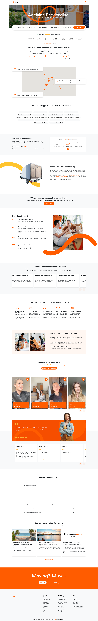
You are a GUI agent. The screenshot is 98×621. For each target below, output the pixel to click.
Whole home (32, 27)
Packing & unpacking (62, 609)
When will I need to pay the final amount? (32, 489)
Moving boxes (61, 611)
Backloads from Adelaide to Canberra (71, 112)
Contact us (45, 606)
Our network (46, 598)
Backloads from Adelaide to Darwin (24, 114)
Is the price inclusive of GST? (29, 508)
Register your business (48, 596)
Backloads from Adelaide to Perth (57, 117)
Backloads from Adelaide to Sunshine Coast (25, 120)
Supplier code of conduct (78, 606)
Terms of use (75, 596)
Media (44, 600)
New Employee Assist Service (72, 542)
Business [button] (66, 2)
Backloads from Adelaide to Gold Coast (56, 114)
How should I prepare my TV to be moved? (33, 496)
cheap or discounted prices (61, 176)
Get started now (49, 203)
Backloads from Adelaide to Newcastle (42, 117)
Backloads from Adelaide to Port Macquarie (72, 117)
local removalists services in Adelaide (41, 126)
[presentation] (80, 289)
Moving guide (46, 603)
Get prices (79, 27)
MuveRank (45, 602)
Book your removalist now (49, 368)
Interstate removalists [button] (51, 2)
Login (44, 611)
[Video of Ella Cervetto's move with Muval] (39, 393)
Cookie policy (75, 603)
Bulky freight (60, 606)
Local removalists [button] (42, 2)
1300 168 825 (73, 2)
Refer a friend (46, 604)
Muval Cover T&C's (76, 600)
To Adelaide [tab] (67, 108)
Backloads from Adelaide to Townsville (41, 122)
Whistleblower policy (77, 604)
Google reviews (66, 365)
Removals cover (61, 600)
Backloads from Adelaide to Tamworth (57, 120)
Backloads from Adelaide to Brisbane (40, 112)
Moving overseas (61, 599)
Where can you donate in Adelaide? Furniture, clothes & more (22, 544)
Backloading (60, 610)
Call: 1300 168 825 (53, 582)
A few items (56, 27)
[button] (47, 83)
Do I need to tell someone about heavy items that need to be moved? (38, 504)
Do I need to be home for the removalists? (32, 512)
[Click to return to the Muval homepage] (15, 2)
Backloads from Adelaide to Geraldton (40, 114)
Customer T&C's (76, 599)
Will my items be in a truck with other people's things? (35, 500)
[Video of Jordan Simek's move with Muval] (77, 393)
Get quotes (82, 2)
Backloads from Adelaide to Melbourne (72, 114)
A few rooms (44, 27)
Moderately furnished (67, 146)
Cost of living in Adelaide (46, 542)
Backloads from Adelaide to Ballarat (25, 112)
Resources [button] (60, 2)
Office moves (61, 607)
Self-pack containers (62, 604)
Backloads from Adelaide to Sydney (41, 120)
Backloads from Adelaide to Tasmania (72, 120)
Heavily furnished (78, 146)
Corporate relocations (62, 602)
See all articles (49, 559)
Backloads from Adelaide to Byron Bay (55, 112)
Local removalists (61, 596)
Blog (44, 607)
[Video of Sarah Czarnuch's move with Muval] (21, 393)
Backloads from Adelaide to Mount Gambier (25, 117)
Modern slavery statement (78, 607)
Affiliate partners (46, 599)
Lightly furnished (56, 146)
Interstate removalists (62, 598)
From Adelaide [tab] (31, 108)
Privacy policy (75, 602)
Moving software (46, 609)
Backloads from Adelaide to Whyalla (56, 122)
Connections (60, 603)
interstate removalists (74, 175)
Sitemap (45, 610)
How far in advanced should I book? (31, 485)
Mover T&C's (75, 598)
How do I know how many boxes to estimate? (33, 493)
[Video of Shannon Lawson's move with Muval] (58, 393)
